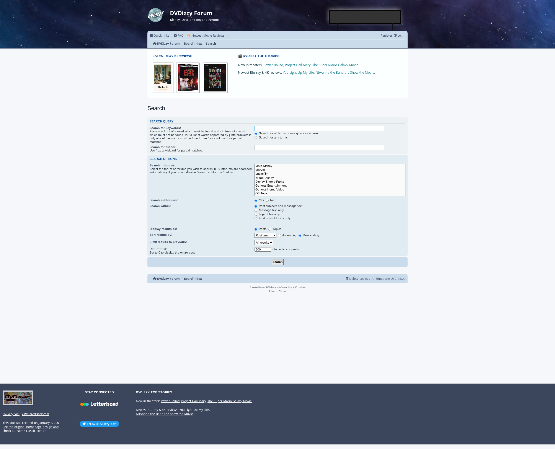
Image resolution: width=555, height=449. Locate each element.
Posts (262, 229)
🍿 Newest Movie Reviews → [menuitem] (208, 35)
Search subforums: (164, 200)
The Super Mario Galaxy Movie (335, 65)
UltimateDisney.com (35, 414)
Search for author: (163, 147)
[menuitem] (179, 35)
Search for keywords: (165, 128)
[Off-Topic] (330, 193)
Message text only (271, 210)
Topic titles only (269, 214)
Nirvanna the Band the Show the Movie (345, 72)
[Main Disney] (330, 166)
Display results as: (163, 229)
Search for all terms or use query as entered (289, 133)
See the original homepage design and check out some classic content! (31, 429)
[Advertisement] (365, 17)
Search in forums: (163, 165)
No (271, 200)
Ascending (289, 235)
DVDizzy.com (11, 414)
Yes (261, 200)
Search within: (160, 206)
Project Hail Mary (298, 65)
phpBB (265, 287)
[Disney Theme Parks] (330, 182)
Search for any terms (273, 137)
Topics (276, 229)
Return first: (158, 249)
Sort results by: (161, 234)
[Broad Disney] (330, 178)
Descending (310, 235)
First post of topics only (274, 218)
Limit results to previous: (168, 242)
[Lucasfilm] (330, 174)
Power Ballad (273, 65)
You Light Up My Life (298, 72)
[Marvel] (330, 170)
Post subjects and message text (280, 206)
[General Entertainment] (330, 186)
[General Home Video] (330, 190)
